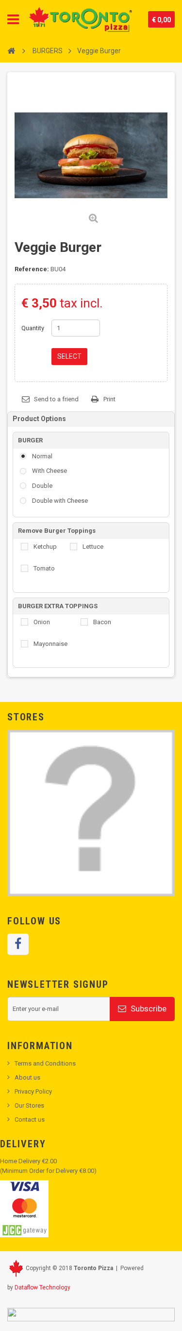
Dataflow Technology (42, 1287)
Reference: (32, 269)
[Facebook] (18, 944)
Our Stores (29, 1105)
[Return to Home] (11, 50)
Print (109, 399)
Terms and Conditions (45, 1063)
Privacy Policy (33, 1091)
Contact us (30, 1119)
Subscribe (147, 1008)
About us (27, 1077)
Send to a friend (56, 399)
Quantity (32, 328)
